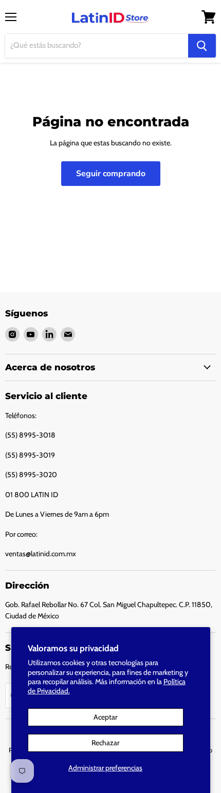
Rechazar (105, 742)
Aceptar (105, 717)
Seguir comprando (110, 173)
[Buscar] (202, 46)
